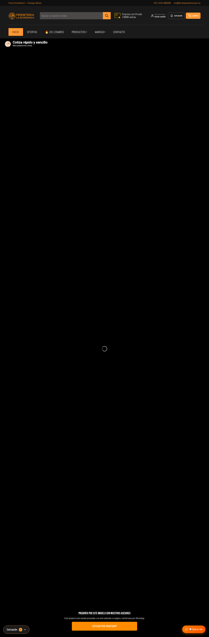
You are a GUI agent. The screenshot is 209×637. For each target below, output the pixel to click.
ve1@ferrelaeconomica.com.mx (187, 2)
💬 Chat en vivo (195, 629)
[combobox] (75, 15)
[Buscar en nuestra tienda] (107, 15)
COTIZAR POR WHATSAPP (104, 626)
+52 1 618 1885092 (162, 2)
